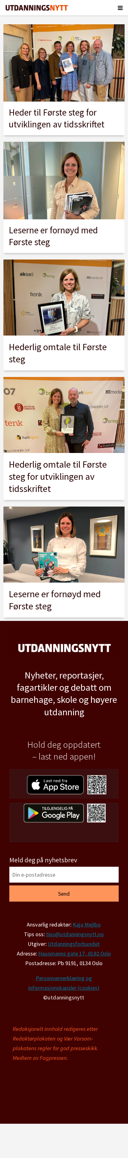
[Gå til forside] (37, 8)
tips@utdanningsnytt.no (75, 934)
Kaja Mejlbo (87, 924)
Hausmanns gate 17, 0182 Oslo (74, 953)
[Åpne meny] (120, 7)
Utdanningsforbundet (74, 943)
